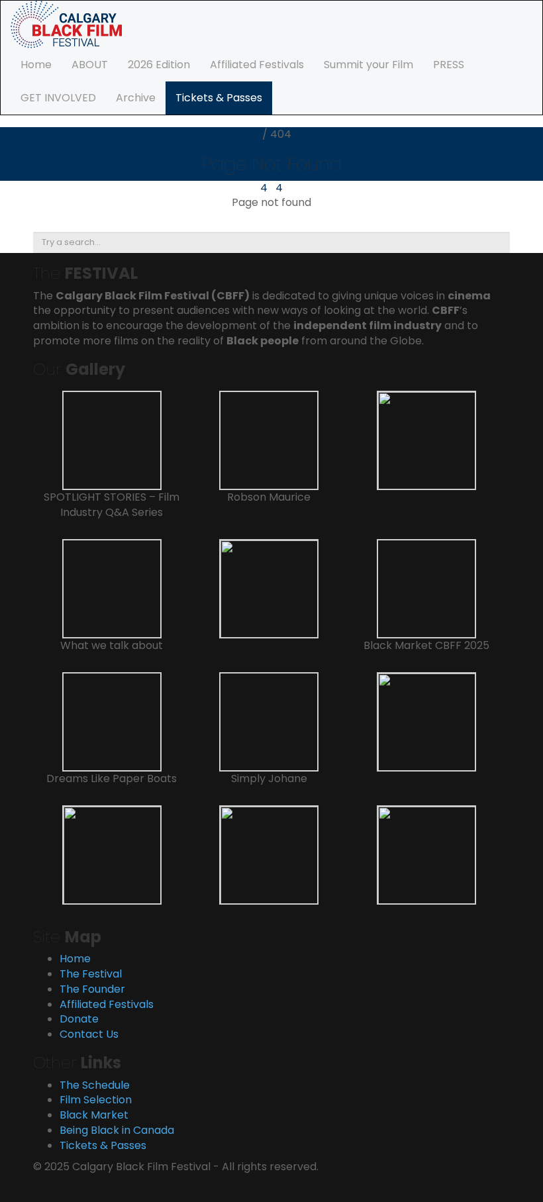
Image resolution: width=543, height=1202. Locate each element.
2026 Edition (159, 64)
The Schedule (95, 1085)
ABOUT (90, 64)
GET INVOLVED (58, 97)
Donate (79, 1019)
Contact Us (89, 1034)
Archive (136, 97)
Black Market (94, 1115)
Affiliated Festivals (257, 64)
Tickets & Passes (218, 97)
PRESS (448, 64)
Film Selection (96, 1099)
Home (36, 64)
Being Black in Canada (117, 1130)
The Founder (92, 989)
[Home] (66, 23)
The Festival (91, 973)
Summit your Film (368, 64)
